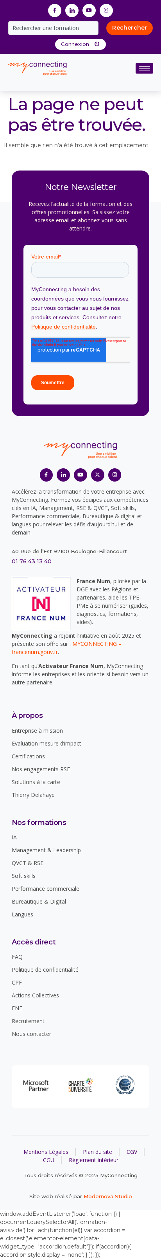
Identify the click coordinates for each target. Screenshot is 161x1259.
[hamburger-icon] (144, 68)
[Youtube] (89, 10)
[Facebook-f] (54, 10)
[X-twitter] (97, 475)
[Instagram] (106, 10)
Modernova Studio (108, 1196)
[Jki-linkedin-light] (72, 10)
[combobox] (53, 28)
